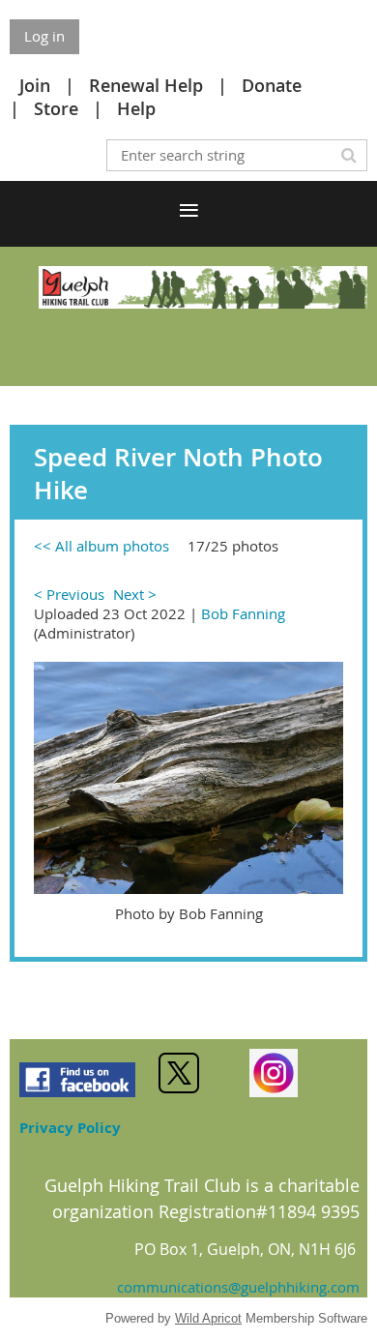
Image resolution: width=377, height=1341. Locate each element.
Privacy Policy (70, 1128)
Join (34, 85)
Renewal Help (146, 85)
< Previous (69, 594)
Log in (44, 35)
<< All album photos (101, 545)
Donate (272, 85)
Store (56, 108)
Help (136, 108)
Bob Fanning (243, 613)
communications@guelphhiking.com (238, 1286)
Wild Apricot (208, 1318)
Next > (135, 594)
